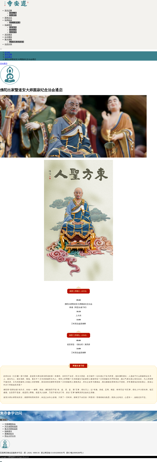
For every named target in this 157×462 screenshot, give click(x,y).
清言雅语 (8, 35)
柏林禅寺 (8, 431)
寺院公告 (13, 13)
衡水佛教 (8, 39)
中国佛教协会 (10, 424)
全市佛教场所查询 (16, 42)
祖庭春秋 (13, 27)
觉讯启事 (8, 10)
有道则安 (13, 32)
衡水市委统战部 (11, 429)
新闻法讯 (8, 18)
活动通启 (13, 15)
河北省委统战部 (11, 426)
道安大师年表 (14, 23)
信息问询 (8, 44)
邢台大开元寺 (10, 436)
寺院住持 (13, 30)
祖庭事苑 (8, 25)
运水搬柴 (8, 37)
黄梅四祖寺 (9, 434)
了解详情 (3, 420)
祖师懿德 (8, 20)
